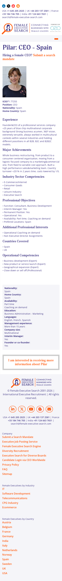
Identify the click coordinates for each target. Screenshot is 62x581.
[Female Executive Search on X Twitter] (21, 409)
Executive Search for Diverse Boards (24, 455)
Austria (6, 522)
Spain (5, 559)
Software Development (16, 493)
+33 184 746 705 (10, 14)
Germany (8, 536)
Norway (7, 554)
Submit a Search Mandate (17, 437)
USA (4, 573)
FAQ (4, 469)
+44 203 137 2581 (39, 10)
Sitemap (7, 474)
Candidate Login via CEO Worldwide (23, 460)
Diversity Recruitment (15, 451)
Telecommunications (14, 498)
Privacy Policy (10, 464)
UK (4, 568)
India (5, 541)
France (6, 531)
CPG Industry (10, 503)
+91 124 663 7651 (37, 14)
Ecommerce (9, 507)
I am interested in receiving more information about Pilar (31, 362)
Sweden (7, 564)
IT (3, 489)
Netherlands (9, 550)
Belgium (7, 527)
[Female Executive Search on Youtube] (31, 409)
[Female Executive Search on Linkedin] (12, 409)
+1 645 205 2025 (15, 10)
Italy (4, 545)
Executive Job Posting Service (20, 441)
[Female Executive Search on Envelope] (49, 409)
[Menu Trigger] (56, 38)
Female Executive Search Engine (21, 446)
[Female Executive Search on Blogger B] (40, 409)
